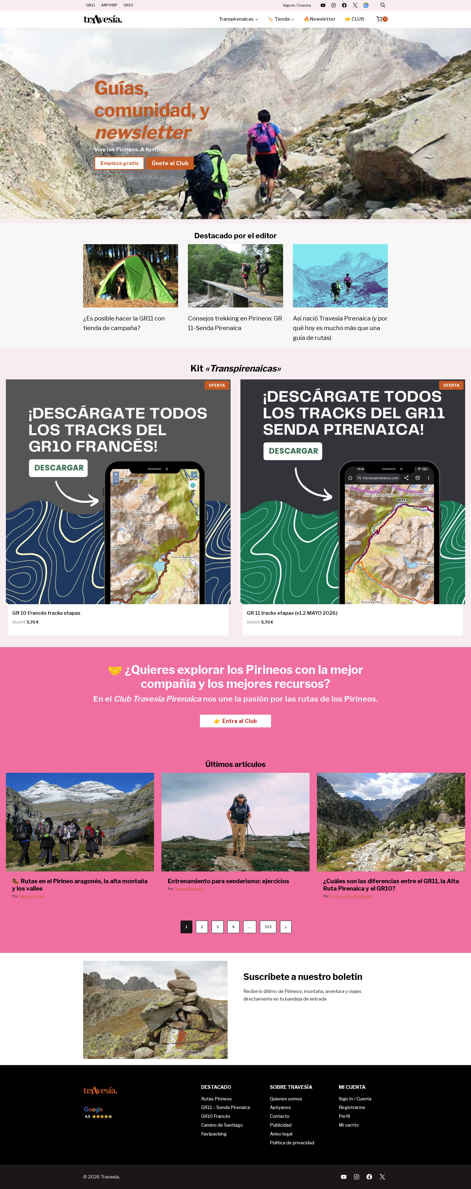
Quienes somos (286, 1098)
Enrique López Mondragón (350, 896)
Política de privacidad (292, 1142)
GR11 (90, 5)
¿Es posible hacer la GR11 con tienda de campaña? (124, 323)
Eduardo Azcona (31, 896)
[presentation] (80, 822)
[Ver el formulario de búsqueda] (383, 5)
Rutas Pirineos (216, 1098)
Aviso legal (281, 1133)
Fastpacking (214, 1133)
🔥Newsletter (319, 19)
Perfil (344, 1116)
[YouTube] (322, 5)
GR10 (128, 5)
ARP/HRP (109, 5)
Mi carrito (349, 1125)
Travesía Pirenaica (189, 889)
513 (268, 927)
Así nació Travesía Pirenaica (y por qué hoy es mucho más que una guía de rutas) (340, 328)
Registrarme (352, 1107)
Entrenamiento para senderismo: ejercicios (228, 881)
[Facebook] (344, 5)
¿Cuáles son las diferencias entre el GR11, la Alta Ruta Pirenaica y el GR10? (391, 885)
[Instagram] (333, 5)
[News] (365, 5)
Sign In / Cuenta (297, 5)
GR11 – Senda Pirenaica (225, 1107)
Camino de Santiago (222, 1125)
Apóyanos (280, 1107)
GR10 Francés (215, 1116)
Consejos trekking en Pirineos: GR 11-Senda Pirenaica (235, 323)
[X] (355, 5)
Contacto (279, 1116)
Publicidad (280, 1125)
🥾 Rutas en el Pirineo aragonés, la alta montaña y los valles (80, 885)
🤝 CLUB (354, 19)
